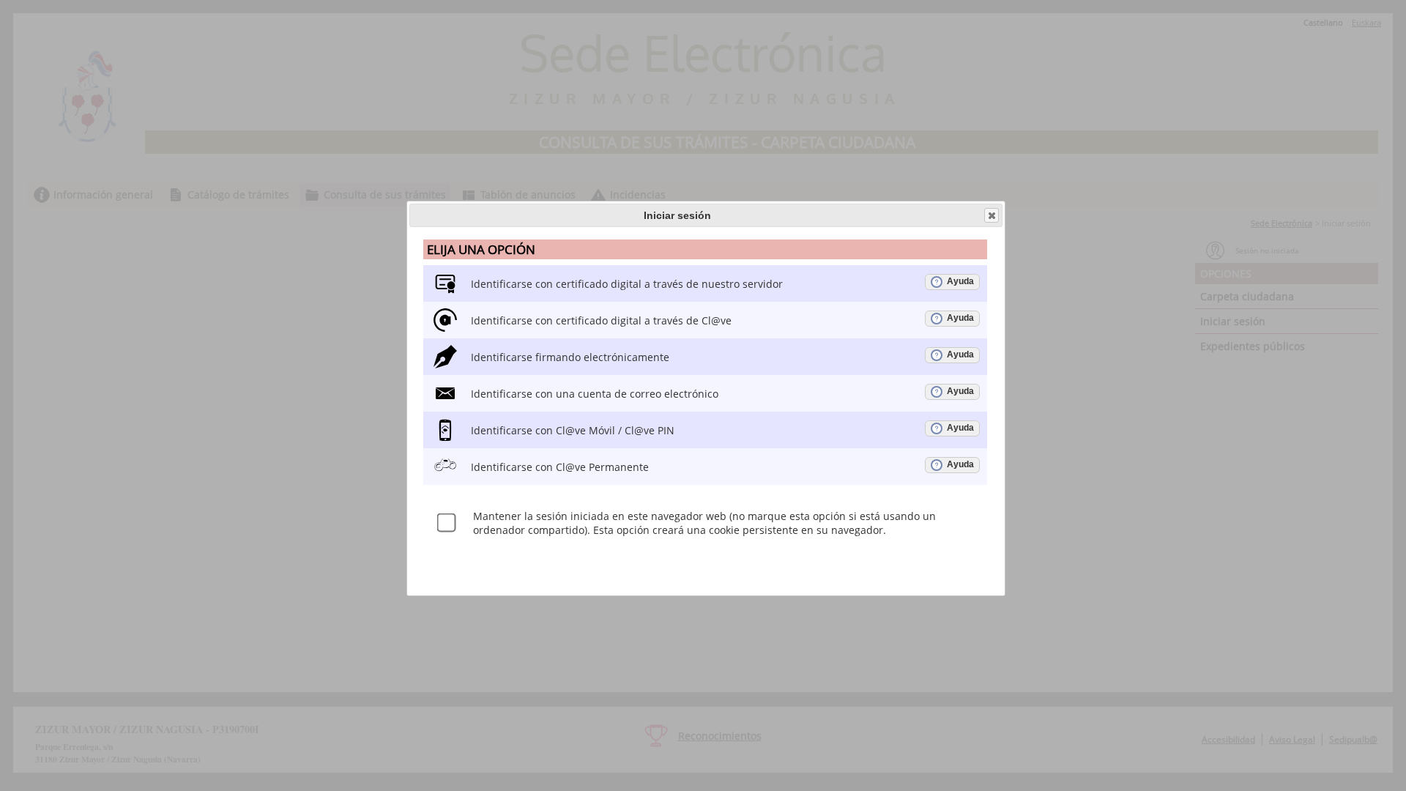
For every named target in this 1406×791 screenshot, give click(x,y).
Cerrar (991, 215)
